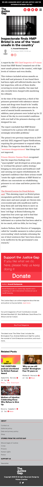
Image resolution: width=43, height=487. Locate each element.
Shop (3, 434)
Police (3, 455)
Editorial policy (6, 428)
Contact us (5, 426)
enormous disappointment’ (14, 149)
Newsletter (5, 463)
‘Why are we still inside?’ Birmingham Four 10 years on (31, 368)
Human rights (6, 452)
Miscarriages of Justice (9, 443)
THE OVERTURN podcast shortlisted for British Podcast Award (10, 370)
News (3, 383)
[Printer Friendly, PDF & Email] (2, 250)
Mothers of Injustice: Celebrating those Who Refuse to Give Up (10, 401)
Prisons (4, 449)
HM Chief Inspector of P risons (28, 62)
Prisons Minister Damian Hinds (14, 157)
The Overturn (13, 383)
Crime (3, 446)
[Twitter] (23, 483)
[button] (36, 9)
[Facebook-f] (20, 483)
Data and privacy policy (9, 431)
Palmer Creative (21, 480)
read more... (27, 303)
